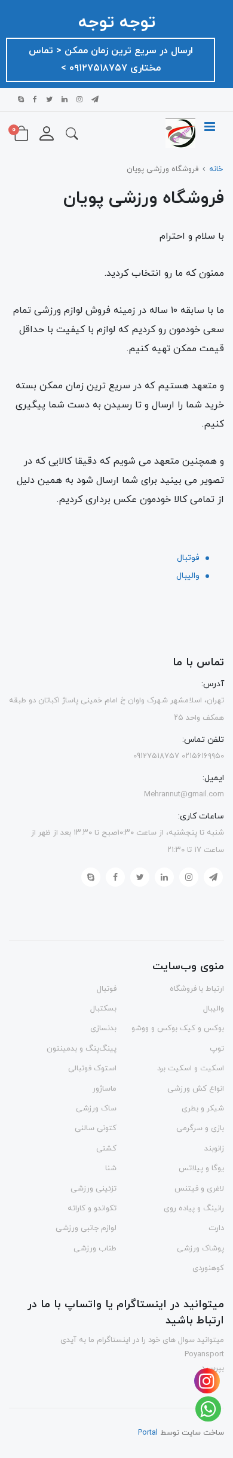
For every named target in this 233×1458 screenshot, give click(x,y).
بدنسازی (103, 1028)
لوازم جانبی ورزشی (86, 1228)
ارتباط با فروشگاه (197, 989)
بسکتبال (103, 1008)
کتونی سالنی (95, 1128)
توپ (217, 1048)
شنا (110, 1168)
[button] (71, 132)
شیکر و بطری (203, 1108)
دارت (216, 1228)
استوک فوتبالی (92, 1068)
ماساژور (104, 1088)
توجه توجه (116, 23)
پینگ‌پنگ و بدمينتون (81, 1048)
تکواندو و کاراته (92, 1208)
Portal (148, 1432)
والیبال (188, 576)
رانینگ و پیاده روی (194, 1208)
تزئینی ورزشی (93, 1188)
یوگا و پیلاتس (201, 1168)
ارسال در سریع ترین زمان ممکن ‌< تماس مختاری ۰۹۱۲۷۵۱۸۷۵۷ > (111, 59)
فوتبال (188, 558)
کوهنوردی (208, 1268)
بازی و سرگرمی (200, 1128)
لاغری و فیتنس (199, 1188)
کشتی (106, 1148)
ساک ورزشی (96, 1108)
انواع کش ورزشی (195, 1088)
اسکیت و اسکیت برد (190, 1068)
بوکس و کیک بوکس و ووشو (177, 1028)
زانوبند (214, 1148)
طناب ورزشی (94, 1248)
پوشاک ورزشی (200, 1248)
